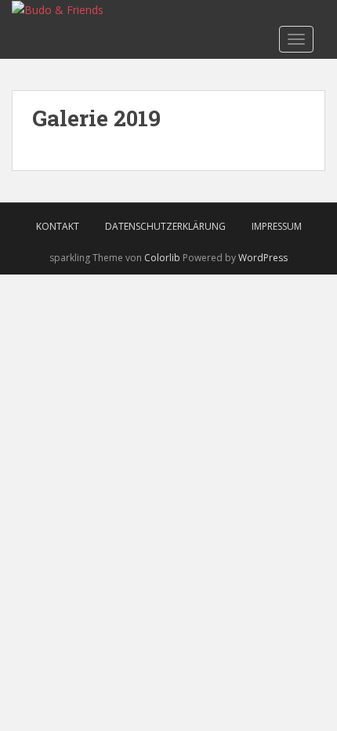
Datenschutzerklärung (165, 226)
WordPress (263, 257)
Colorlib (162, 257)
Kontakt (57, 226)
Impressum (277, 226)
